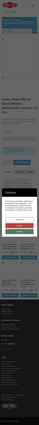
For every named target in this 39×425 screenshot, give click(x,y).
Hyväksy (19, 231)
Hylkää (19, 226)
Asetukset (19, 220)
